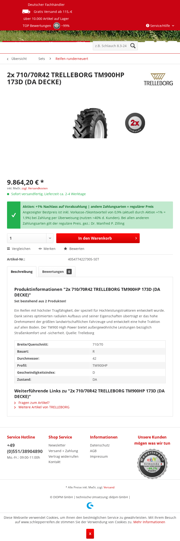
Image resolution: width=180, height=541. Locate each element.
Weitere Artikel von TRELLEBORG (43, 407)
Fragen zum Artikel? (33, 402)
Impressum (99, 456)
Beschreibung (22, 271)
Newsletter (57, 445)
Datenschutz (100, 445)
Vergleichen (20, 248)
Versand (109, 487)
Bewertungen (56, 271)
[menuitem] (115, 45)
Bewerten (76, 248)
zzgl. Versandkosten (35, 188)
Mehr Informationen (149, 522)
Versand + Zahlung (63, 451)
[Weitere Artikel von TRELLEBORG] (158, 79)
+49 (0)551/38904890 (25, 448)
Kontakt (54, 462)
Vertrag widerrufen (64, 456)
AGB (93, 451)
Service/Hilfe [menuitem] (160, 25)
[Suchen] (133, 45)
